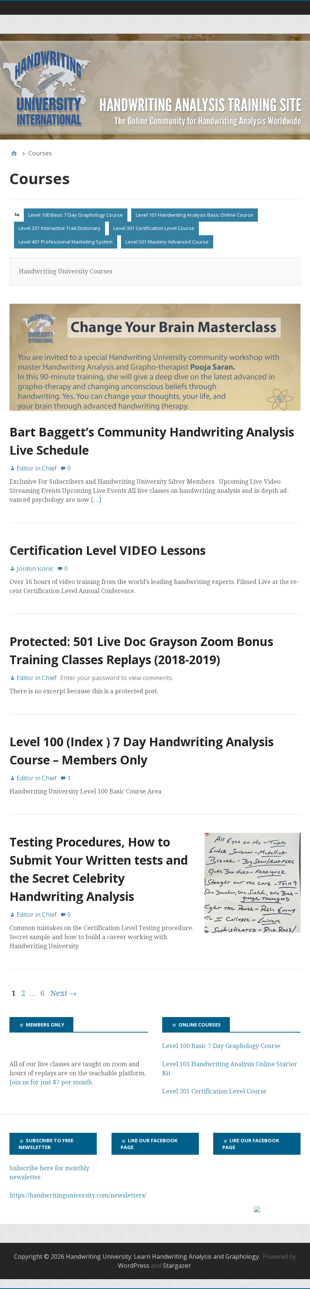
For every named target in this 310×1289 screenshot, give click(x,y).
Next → (63, 993)
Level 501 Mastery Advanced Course (167, 241)
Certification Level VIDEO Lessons (107, 550)
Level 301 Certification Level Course (153, 228)
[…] (96, 499)
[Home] (14, 153)
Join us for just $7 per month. (52, 1082)
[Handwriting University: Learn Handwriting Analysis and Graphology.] (155, 87)
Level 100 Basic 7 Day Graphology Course (75, 214)
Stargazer (177, 1265)
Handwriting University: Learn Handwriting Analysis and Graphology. (163, 1256)
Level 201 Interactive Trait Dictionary (60, 228)
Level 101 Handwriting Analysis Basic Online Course (194, 214)
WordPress (133, 1265)
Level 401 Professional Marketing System (66, 241)
